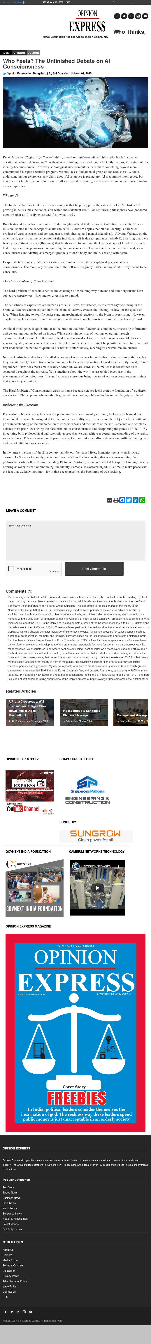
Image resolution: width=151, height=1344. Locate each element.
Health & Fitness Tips (15, 1218)
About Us (8, 1250)
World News (10, 1208)
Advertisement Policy (15, 1281)
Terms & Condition (13, 1265)
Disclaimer (9, 1271)
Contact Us (9, 1291)
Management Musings (132, 715)
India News (9, 1203)
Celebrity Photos (12, 1229)
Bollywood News (12, 1213)
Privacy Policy (11, 1276)
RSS (5, 1297)
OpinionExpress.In (18, 73)
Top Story (8, 1187)
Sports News (10, 1192)
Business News (11, 1198)
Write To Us (9, 1286)
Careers (7, 1255)
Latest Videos (11, 1224)
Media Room (10, 1260)
